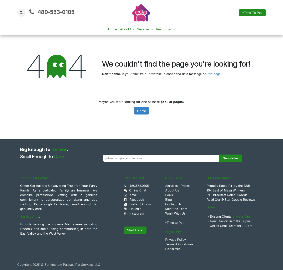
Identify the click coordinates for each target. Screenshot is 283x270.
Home (141, 111)
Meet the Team (176, 209)
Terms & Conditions (179, 244)
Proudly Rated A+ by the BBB (228, 186)
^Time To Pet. (252, 13)
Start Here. (135, 230)
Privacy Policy (175, 240)
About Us (172, 190)
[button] (21, 13)
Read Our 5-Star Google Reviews (231, 199)
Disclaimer (172, 249)
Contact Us (173, 204)
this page (214, 74)
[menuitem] (112, 29)
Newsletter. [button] (231, 158)
